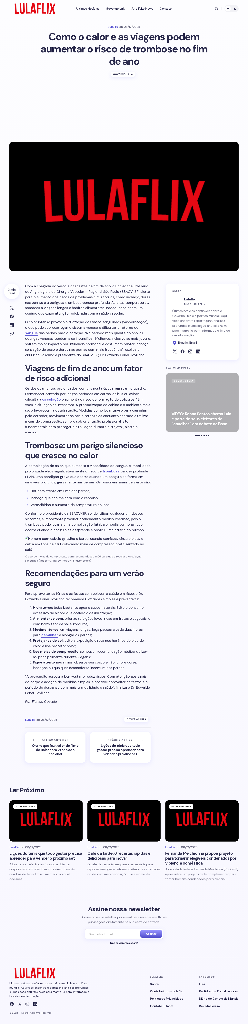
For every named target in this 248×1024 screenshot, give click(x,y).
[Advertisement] (124, 112)
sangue (31, 333)
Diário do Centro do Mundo (219, 999)
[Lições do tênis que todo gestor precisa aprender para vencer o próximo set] (120, 747)
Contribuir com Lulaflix (166, 991)
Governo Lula (123, 74)
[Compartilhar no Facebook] (11, 316)
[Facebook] (12, 1004)
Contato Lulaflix (161, 1006)
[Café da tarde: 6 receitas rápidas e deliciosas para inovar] (124, 821)
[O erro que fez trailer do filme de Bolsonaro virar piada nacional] (55, 747)
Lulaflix (189, 299)
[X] (20, 1004)
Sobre (154, 984)
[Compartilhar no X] (11, 308)
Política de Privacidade (166, 999)
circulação (51, 399)
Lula (202, 984)
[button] (217, 8)
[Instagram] (27, 1004)
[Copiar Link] (11, 333)
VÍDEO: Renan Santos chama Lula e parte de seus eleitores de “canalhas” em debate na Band (201, 419)
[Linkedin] (35, 1004)
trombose (111, 471)
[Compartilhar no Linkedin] (11, 325)
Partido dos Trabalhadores (218, 991)
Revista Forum (209, 1006)
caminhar (49, 635)
